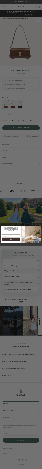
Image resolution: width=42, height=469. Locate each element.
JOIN (11, 239)
